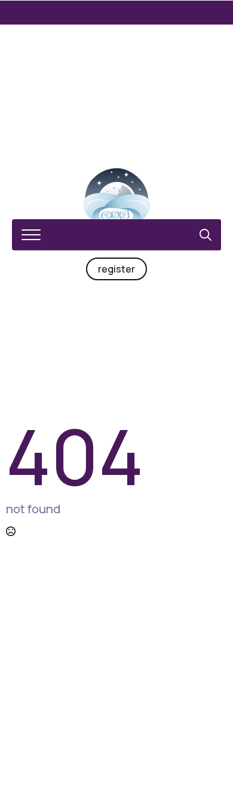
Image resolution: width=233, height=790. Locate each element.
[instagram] (116, 721)
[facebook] (73, 721)
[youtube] (159, 721)
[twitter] (95, 721)
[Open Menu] (31, 235)
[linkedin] (138, 721)
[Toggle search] (205, 234)
